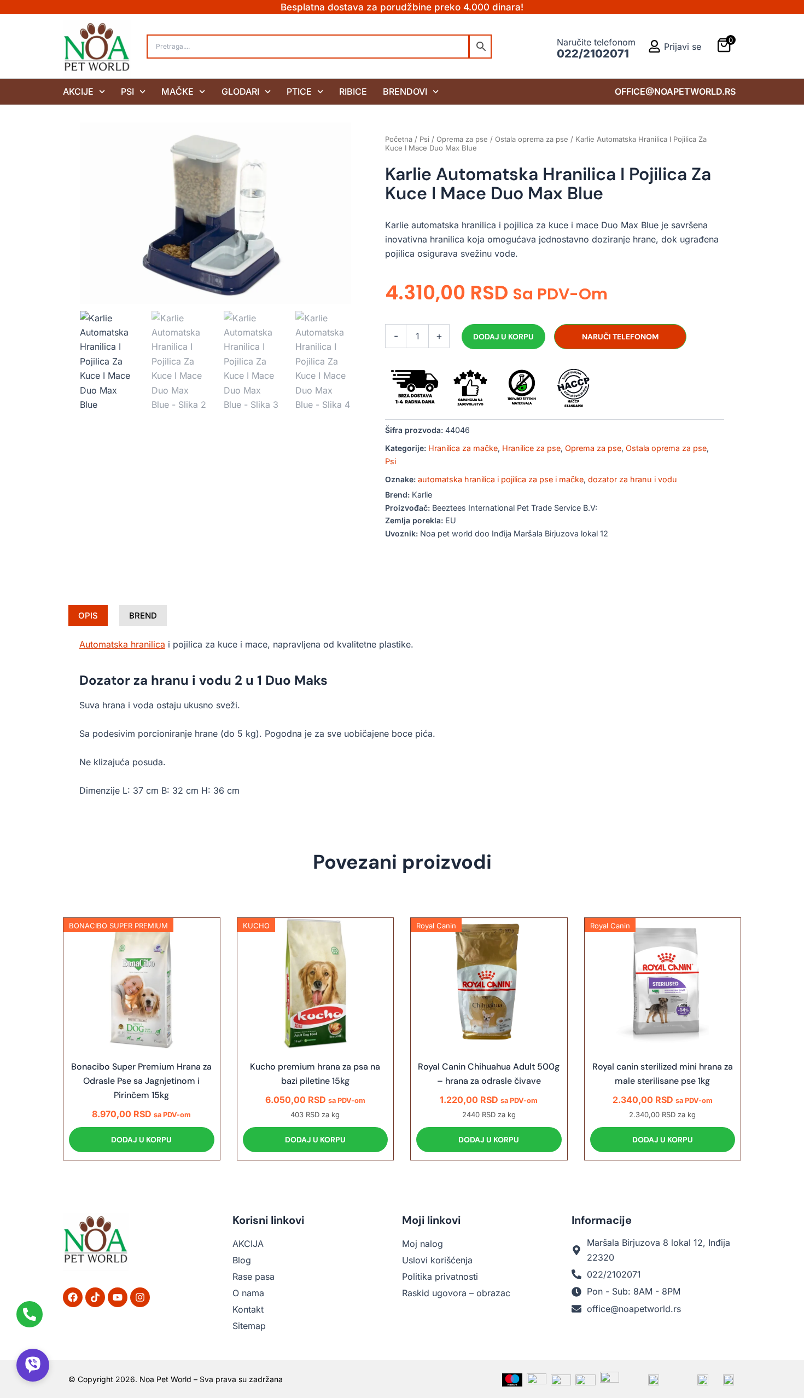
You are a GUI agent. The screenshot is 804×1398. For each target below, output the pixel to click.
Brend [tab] (143, 615)
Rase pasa (253, 1276)
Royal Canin (436, 925)
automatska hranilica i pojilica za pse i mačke (501, 479)
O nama (248, 1292)
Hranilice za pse (531, 448)
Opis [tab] (88, 615)
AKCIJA (248, 1243)
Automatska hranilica (122, 644)
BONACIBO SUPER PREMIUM (118, 925)
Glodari (240, 91)
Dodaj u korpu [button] (141, 1140)
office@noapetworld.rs (675, 91)
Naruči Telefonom (620, 337)
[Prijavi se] (654, 46)
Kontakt (248, 1309)
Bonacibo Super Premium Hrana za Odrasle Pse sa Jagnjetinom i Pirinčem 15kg (141, 1081)
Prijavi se (682, 46)
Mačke (177, 91)
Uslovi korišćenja (437, 1260)
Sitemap (249, 1325)
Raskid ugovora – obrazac (456, 1292)
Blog (241, 1260)
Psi (127, 91)
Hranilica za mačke (463, 448)
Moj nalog (422, 1243)
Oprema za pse (462, 139)
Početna (398, 139)
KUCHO (256, 925)
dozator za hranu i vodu (632, 479)
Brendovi (405, 91)
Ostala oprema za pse (531, 139)
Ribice (353, 91)
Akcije (78, 91)
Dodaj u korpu (503, 337)
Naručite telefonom (596, 42)
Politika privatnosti (440, 1276)
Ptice (299, 91)
